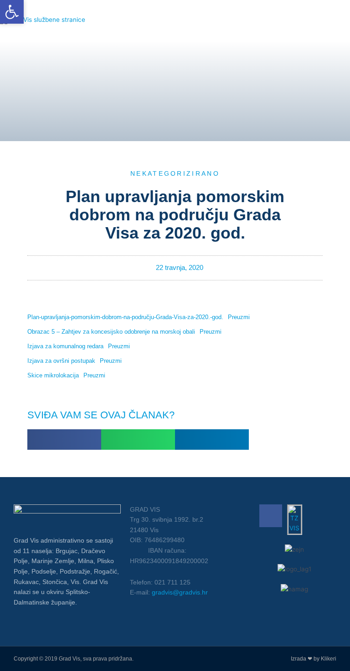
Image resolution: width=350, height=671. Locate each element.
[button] (64, 439)
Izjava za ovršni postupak (61, 360)
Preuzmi (239, 317)
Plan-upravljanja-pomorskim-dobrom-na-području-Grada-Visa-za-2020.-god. (125, 317)
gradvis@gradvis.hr (180, 592)
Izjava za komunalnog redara (65, 346)
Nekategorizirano (175, 173)
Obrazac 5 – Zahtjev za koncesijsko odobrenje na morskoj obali (111, 331)
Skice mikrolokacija (53, 375)
